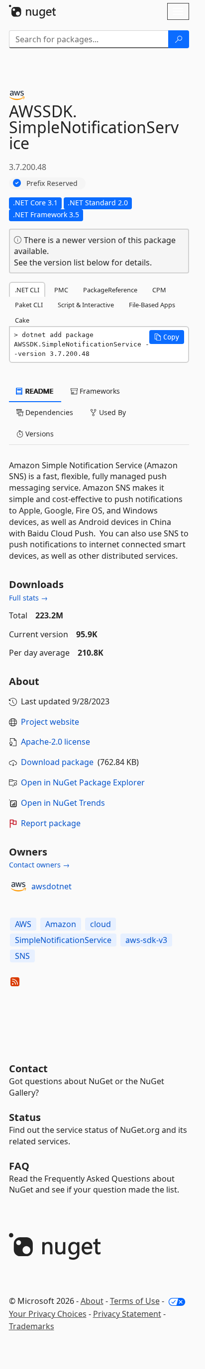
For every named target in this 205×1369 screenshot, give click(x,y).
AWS (23, 924)
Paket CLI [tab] (29, 304)
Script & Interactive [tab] (86, 304)
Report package (51, 823)
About (92, 1300)
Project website (50, 721)
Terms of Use (135, 1300)
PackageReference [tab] (110, 289)
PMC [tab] (61, 289)
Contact (28, 1068)
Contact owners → (39, 864)
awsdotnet (51, 886)
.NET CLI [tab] (27, 289)
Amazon (60, 924)
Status (25, 1117)
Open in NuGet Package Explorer (83, 782)
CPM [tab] (159, 289)
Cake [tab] (22, 320)
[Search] (178, 39)
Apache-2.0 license (55, 741)
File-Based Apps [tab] (152, 304)
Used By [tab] (111, 412)
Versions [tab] (38, 433)
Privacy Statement (127, 1313)
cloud (100, 924)
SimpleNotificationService (63, 940)
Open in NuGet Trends (63, 802)
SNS (22, 955)
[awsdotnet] (18, 887)
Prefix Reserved (52, 183)
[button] (166, 337)
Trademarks (31, 1326)
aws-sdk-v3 (146, 940)
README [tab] (38, 391)
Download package (57, 762)
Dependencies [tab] (48, 412)
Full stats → (28, 597)
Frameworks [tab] (99, 391)
